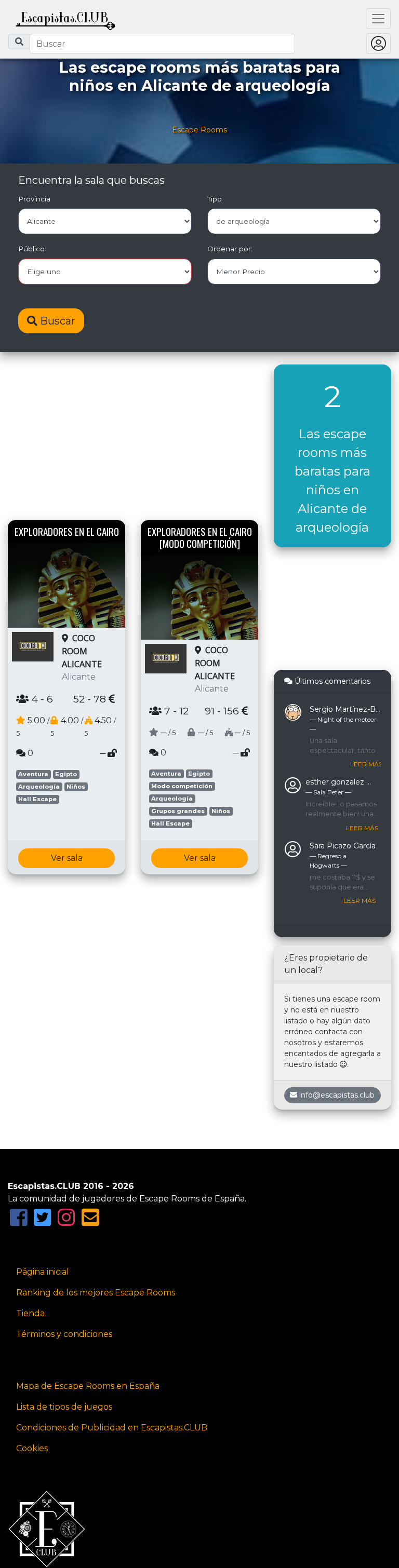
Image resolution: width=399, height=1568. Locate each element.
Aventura (33, 774)
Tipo (214, 199)
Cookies (32, 1448)
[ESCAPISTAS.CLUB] (65, 18)
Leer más (366, 764)
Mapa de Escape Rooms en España (87, 1386)
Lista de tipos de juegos (64, 1407)
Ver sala (67, 858)
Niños (75, 786)
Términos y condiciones (64, 1334)
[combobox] (162, 43)
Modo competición (181, 786)
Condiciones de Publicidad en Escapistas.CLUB (111, 1427)
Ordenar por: (229, 249)
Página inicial (42, 1272)
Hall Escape (37, 799)
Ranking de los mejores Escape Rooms (95, 1292)
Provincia (34, 199)
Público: (32, 249)
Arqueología (39, 786)
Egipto (66, 774)
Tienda (30, 1313)
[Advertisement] (133, 437)
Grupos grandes (178, 811)
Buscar (56, 321)
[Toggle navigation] (378, 18)
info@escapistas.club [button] (337, 1095)
